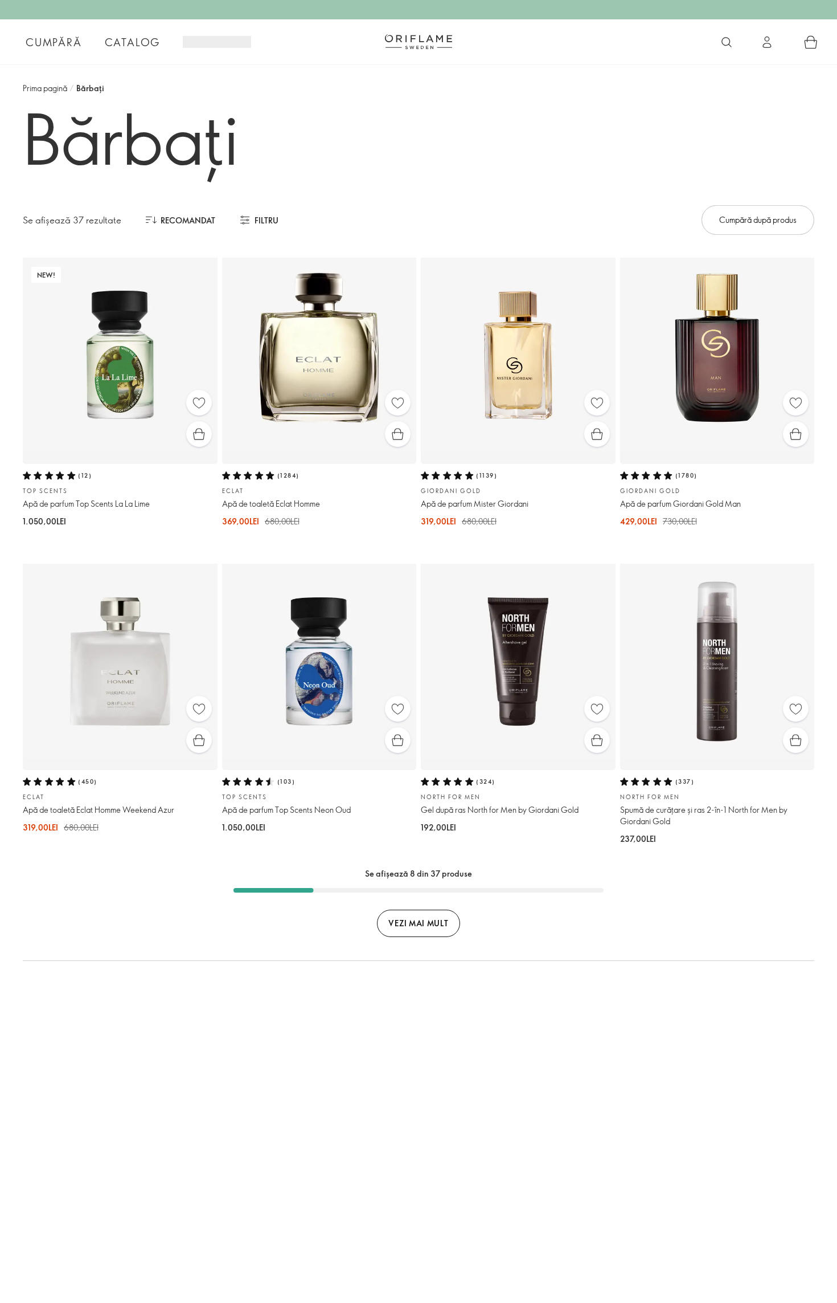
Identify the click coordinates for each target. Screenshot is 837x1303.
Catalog (133, 42)
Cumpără (54, 42)
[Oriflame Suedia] (418, 41)
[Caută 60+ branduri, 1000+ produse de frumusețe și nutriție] (726, 42)
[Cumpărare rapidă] (199, 434)
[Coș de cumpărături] (811, 42)
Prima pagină (45, 88)
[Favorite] (199, 403)
